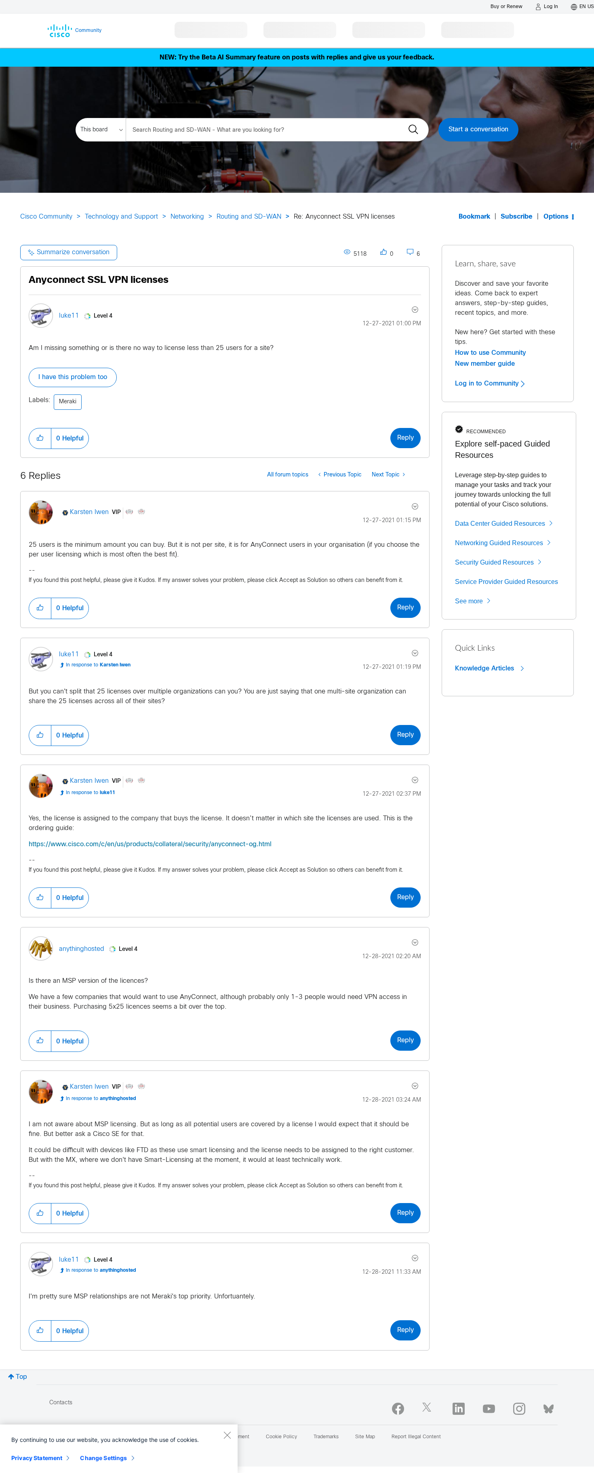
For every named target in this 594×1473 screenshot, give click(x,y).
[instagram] (519, 1409)
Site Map (365, 1437)
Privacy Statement (36, 1457)
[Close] (227, 1435)
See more (469, 601)
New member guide (485, 363)
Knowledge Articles (485, 668)
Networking (187, 217)
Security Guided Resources (494, 562)
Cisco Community (46, 217)
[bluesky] (548, 1407)
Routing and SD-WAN (249, 217)
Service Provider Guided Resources (506, 581)
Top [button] (21, 1377)
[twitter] (428, 1409)
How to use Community (490, 352)
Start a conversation (478, 129)
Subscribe (517, 217)
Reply (405, 438)
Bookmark (474, 217)
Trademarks (326, 1437)
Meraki (67, 402)
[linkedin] (459, 1409)
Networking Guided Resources (499, 542)
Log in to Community (488, 383)
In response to (98, 665)
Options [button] (556, 217)
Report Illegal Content (416, 1437)
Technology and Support (121, 217)
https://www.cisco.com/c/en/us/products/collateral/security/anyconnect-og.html (150, 844)
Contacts (60, 1403)
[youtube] (489, 1409)
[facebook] (398, 1409)
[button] (40, 438)
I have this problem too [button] (72, 377)
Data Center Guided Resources (500, 523)
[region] (119, 1449)
